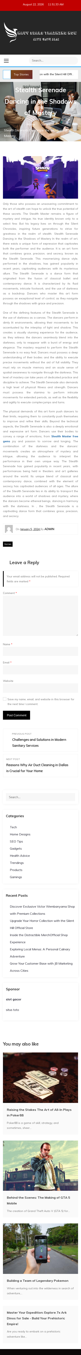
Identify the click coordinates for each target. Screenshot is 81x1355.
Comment (10, 593)
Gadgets (16, 848)
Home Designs (20, 834)
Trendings (17, 863)
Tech (13, 827)
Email (7, 662)
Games (7, 544)
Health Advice (20, 856)
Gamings (16, 877)
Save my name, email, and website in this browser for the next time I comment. (40, 701)
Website (8, 680)
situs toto (12, 1010)
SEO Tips (16, 841)
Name (7, 644)
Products (16, 870)
